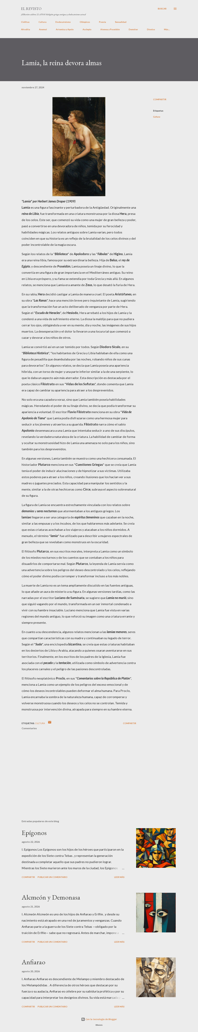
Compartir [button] (159, 99)
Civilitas (25, 22)
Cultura (42, 22)
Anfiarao (33, 962)
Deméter (133, 29)
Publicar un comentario (52, 877)
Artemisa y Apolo (65, 29)
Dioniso (151, 29)
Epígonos (34, 832)
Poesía (102, 22)
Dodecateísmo (63, 22)
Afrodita (25, 29)
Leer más (119, 877)
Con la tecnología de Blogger (101, 1019)
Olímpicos (85, 22)
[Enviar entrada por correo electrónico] (50, 723)
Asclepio (87, 29)
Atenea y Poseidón (110, 29)
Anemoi (43, 29)
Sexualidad (120, 22)
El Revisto (31, 8)
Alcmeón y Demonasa (51, 897)
